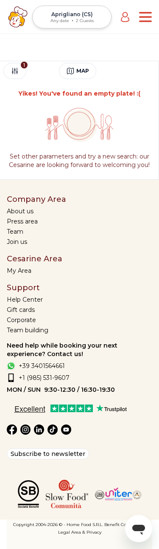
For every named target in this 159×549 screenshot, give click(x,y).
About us (20, 211)
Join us (17, 242)
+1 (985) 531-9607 (44, 378)
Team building (27, 330)
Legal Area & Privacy (79, 532)
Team (15, 231)
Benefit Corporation (125, 524)
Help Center (25, 299)
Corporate (21, 320)
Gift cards (21, 310)
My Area (19, 270)
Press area (22, 221)
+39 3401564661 (42, 366)
